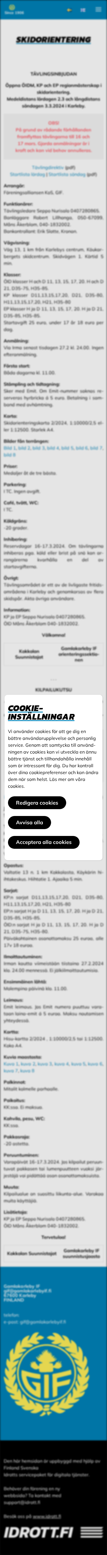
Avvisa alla (29, 822)
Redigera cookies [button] (37, 802)
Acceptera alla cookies (44, 842)
